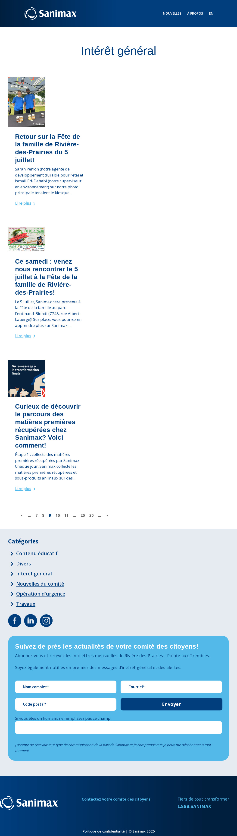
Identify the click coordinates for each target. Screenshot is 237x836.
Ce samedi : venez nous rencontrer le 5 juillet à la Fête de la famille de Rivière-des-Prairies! (46, 277)
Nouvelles (172, 14)
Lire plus (23, 203)
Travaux (25, 604)
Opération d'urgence (40, 593)
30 (91, 515)
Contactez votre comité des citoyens (116, 799)
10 (58, 515)
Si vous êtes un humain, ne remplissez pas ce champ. (63, 718)
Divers (23, 563)
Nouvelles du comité (40, 583)
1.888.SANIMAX (194, 806)
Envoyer (171, 704)
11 (66, 515)
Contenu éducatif (37, 553)
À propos (195, 14)
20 (83, 515)
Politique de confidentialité (103, 831)
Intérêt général (34, 573)
